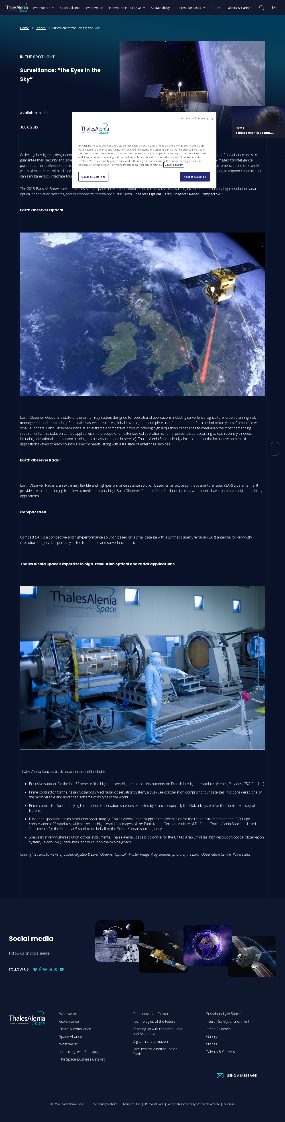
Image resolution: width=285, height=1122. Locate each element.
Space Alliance (70, 1036)
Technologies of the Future (154, 1021)
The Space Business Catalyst (82, 1059)
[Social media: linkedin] (50, 969)
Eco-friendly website (104, 1104)
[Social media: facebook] (40, 969)
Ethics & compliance (75, 1028)
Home (24, 28)
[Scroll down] (275, 449)
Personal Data (154, 1104)
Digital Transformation (150, 1041)
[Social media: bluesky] (35, 969)
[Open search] (262, 8)
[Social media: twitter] (55, 969)
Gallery (211, 1036)
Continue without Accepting (196, 118)
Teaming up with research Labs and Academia (157, 1031)
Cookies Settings (93, 176)
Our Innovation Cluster (151, 1013)
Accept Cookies (195, 176)
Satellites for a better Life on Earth (155, 1051)
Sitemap (229, 1104)
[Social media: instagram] (45, 969)
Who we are (68, 1013)
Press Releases (218, 1028)
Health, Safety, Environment (227, 1021)
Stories (41, 28)
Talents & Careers (220, 1051)
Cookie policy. (174, 164)
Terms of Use (131, 1104)
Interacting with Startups (78, 1051)
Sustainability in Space (223, 1013)
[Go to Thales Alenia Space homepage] (16, 7)
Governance (69, 1021)
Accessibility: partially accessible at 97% (193, 1104)
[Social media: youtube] (62, 969)
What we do (68, 1044)
